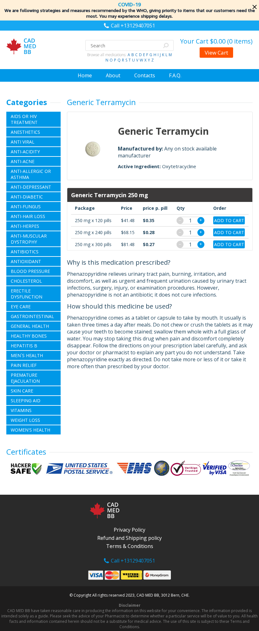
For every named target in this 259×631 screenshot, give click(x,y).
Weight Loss (25, 420)
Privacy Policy (129, 529)
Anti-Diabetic (27, 197)
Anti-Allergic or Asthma (31, 174)
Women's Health (30, 430)
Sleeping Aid (25, 401)
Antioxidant (26, 261)
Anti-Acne (22, 161)
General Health (30, 326)
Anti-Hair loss (28, 216)
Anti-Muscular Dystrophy (29, 239)
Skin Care (22, 391)
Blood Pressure (30, 271)
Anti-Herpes (25, 226)
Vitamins (21, 410)
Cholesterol (26, 281)
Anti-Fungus (26, 206)
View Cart (216, 52)
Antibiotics (25, 252)
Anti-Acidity (25, 152)
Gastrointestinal (32, 316)
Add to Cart (229, 220)
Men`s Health (27, 355)
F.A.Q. (175, 75)
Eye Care (21, 307)
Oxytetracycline (179, 166)
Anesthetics (25, 132)
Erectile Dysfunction (26, 294)
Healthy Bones (29, 336)
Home (85, 75)
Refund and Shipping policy (129, 537)
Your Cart (216, 41)
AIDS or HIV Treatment (24, 119)
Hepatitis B (24, 346)
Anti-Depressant (31, 187)
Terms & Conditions (129, 546)
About (113, 75)
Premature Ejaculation (25, 378)
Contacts (144, 75)
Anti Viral (22, 142)
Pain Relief (24, 365)
